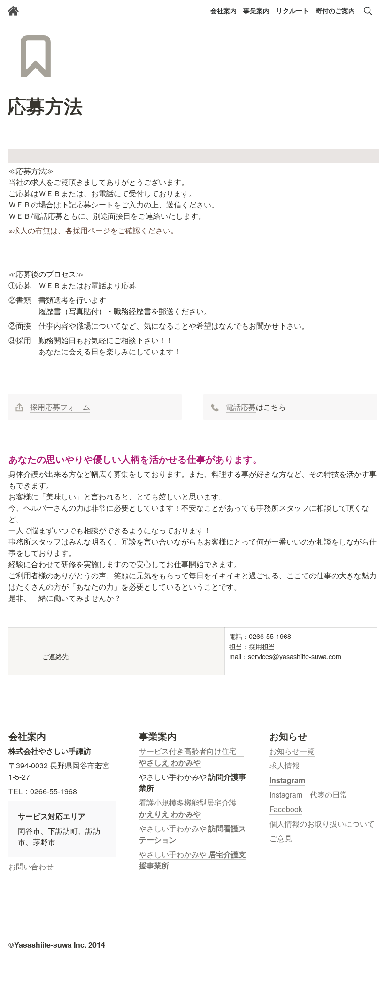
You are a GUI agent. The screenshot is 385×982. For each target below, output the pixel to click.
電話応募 (241, 406)
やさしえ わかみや (170, 762)
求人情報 (285, 765)
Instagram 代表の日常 (308, 794)
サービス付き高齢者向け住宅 (191, 750)
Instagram (287, 780)
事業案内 (256, 10)
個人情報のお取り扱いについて (322, 823)
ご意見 (281, 838)
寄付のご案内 (335, 10)
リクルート (292, 10)
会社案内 (223, 10)
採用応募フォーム (60, 406)
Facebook (286, 809)
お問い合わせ (31, 866)
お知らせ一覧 (292, 750)
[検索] (368, 10)
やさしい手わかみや (173, 828)
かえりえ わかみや (170, 813)
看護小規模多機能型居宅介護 (191, 802)
